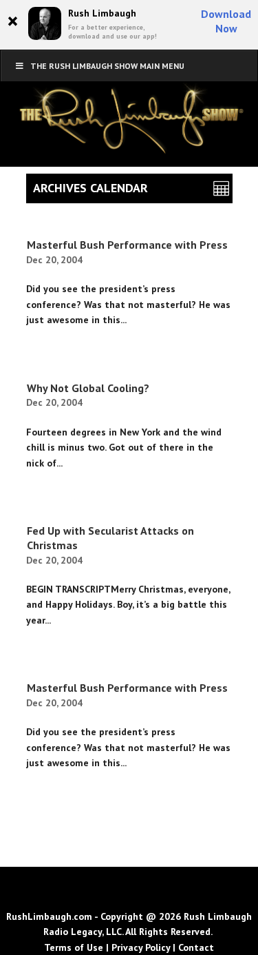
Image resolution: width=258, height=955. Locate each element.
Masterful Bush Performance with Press (127, 244)
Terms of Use (73, 947)
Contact (196, 947)
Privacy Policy (140, 947)
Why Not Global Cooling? (88, 388)
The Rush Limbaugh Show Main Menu (107, 66)
